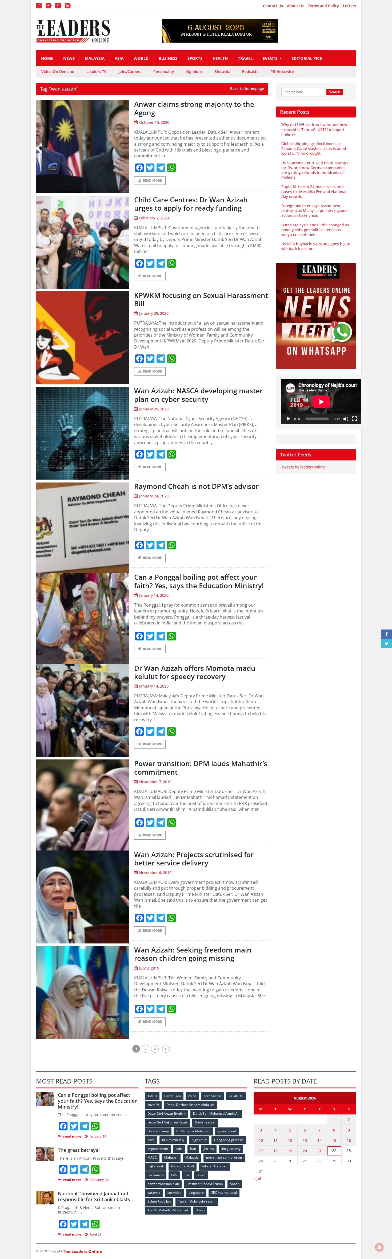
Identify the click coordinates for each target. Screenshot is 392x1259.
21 (319, 1150)
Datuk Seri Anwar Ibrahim (166, 1113)
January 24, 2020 (154, 495)
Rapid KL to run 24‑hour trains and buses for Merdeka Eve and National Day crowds (313, 191)
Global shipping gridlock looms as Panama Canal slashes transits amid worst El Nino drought (313, 148)
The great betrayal (79, 1150)
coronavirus (212, 1096)
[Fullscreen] (354, 419)
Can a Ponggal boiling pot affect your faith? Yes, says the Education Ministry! (199, 581)
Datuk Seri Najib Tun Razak (167, 1122)
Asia (119, 58)
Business (168, 58)
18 (275, 1150)
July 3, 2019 (149, 968)
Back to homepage (247, 89)
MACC (152, 1157)
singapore (196, 1192)
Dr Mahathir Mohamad (193, 1131)
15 (334, 1140)
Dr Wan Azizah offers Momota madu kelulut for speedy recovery (194, 672)
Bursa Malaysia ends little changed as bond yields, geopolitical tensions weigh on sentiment (315, 229)
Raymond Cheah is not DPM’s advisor (196, 486)
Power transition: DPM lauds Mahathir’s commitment (200, 767)
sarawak (153, 1192)
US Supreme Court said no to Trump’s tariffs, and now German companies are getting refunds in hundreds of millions (315, 170)
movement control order (224, 1157)
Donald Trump (158, 1131)
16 (349, 1140)
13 (305, 1140)
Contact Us (273, 6)
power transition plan (163, 1184)
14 (319, 1140)
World (141, 58)
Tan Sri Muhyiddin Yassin (196, 1201)
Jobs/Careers (129, 71)
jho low (208, 1148)
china (192, 1096)
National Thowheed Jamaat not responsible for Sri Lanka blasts (94, 1196)
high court (199, 1140)
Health (220, 58)
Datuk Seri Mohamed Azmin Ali (216, 1113)
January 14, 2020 (154, 595)
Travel (245, 58)
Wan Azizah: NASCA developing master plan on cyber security (198, 395)
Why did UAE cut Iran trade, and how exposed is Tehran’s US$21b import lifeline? (314, 129)
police (201, 1175)
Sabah (234, 1184)
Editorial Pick (306, 58)
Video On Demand (57, 71)
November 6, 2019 (155, 872)
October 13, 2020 (154, 122)
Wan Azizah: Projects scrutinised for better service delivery (194, 859)
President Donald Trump (204, 1184)
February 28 (99, 1180)
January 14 (98, 1136)
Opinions (194, 71)
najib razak (155, 1166)
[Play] (288, 419)
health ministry (173, 1140)
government (227, 1131)
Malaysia (95, 58)
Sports (194, 58)
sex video (174, 1192)
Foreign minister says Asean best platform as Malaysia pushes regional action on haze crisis (315, 210)
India (179, 1148)
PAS (174, 1175)
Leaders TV (96, 71)
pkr (187, 1175)
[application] (321, 401)
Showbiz (222, 71)
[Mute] (346, 419)
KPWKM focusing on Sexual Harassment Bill (201, 299)
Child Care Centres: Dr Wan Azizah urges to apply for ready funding (191, 204)
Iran (193, 1148)
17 (261, 1150)
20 (305, 1150)
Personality (163, 71)
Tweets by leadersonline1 (304, 466)
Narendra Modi (182, 1166)
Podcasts (250, 71)
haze (151, 1140)
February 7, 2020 (154, 217)
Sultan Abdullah (159, 1201)
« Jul (257, 1178)
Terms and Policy (323, 6)
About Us (295, 6)
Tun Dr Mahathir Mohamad (167, 1210)
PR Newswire (282, 71)
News (69, 58)
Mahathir (171, 1157)
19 (290, 1150)
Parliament (155, 1175)
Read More (152, 180)
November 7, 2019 (155, 781)
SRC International (224, 1192)
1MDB (152, 1096)
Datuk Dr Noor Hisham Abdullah (190, 1104)
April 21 (95, 1234)
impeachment (157, 1148)
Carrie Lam (172, 1096)
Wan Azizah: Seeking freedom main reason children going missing (192, 954)
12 (290, 1140)
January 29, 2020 (154, 313)
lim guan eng (231, 1148)
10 (261, 1140)
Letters (349, 6)
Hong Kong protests (228, 1140)
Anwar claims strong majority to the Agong (194, 108)
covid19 (153, 1104)
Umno (200, 1210)
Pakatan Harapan (214, 1166)
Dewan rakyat (205, 1122)
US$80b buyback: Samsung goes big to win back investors (315, 246)
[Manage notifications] (379, 1247)
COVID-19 (236, 1096)
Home (47, 58)
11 (275, 1140)
